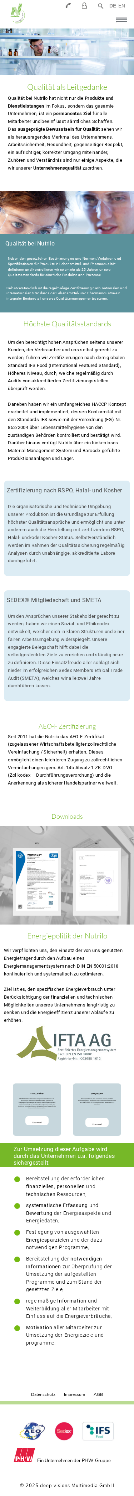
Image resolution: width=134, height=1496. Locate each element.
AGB (98, 1394)
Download (37, 1122)
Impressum (74, 1394)
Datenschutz (43, 1394)
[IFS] (37, 882)
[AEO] (97, 881)
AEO (97, 843)
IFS (37, 843)
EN (121, 6)
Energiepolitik (97, 1093)
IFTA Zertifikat (37, 1093)
